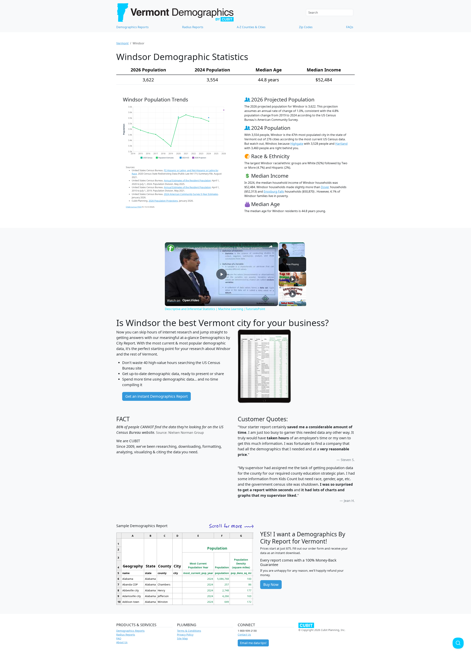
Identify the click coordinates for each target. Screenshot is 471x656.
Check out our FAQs (133, 207)
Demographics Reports (132, 27)
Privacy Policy (185, 634)
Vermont (122, 43)
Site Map (182, 638)
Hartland (341, 144)
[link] (170, 248)
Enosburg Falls (274, 191)
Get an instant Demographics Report (156, 396)
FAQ (118, 638)
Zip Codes (306, 27)
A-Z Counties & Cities (251, 27)
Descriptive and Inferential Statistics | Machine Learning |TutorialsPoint (220, 248)
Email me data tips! (253, 643)
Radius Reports (192, 27)
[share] (270, 246)
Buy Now (271, 584)
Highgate (296, 144)
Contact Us (244, 634)
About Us (122, 642)
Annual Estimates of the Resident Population (187, 180)
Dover (325, 187)
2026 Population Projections (163, 200)
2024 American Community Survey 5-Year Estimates (191, 194)
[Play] (292, 279)
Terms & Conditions (189, 630)
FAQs (349, 27)
